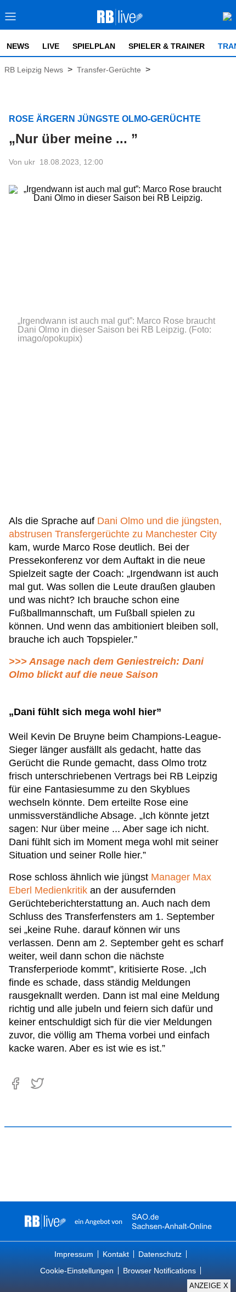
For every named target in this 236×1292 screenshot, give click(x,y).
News (18, 46)
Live (50, 46)
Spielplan (93, 46)
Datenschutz (160, 1254)
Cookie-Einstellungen (77, 1270)
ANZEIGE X (208, 1286)
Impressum (73, 1254)
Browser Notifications (159, 1270)
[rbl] (45, 1221)
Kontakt (116, 1254)
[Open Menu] (10, 19)
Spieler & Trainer (166, 46)
